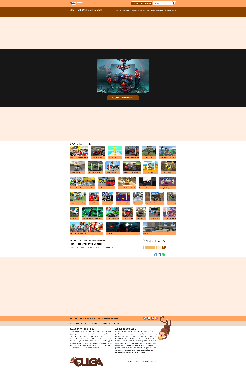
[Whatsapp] (163, 254)
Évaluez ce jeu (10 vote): (149, 244)
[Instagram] (156, 318)
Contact (117, 323)
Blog (71, 323)
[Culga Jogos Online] (86, 361)
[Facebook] (159, 254)
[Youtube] (152, 318)
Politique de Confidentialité (101, 323)
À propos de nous (82, 323)
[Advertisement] (123, 33)
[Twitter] (155, 254)
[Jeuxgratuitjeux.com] (76, 3)
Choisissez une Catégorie (142, 3)
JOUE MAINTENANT (123, 97)
